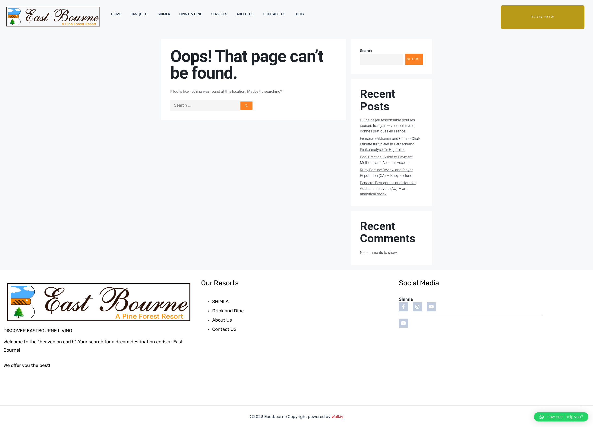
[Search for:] (205, 105)
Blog (299, 14)
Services (219, 14)
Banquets (139, 14)
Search (366, 51)
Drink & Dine (190, 14)
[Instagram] (417, 306)
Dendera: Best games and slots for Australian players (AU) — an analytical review (388, 188)
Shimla (164, 14)
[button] (561, 416)
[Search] (246, 105)
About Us (245, 14)
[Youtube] (431, 306)
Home (116, 14)
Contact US (274, 14)
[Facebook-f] (403, 306)
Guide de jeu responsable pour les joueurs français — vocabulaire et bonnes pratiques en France (387, 125)
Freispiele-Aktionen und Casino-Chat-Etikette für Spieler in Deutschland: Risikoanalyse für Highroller (390, 144)
